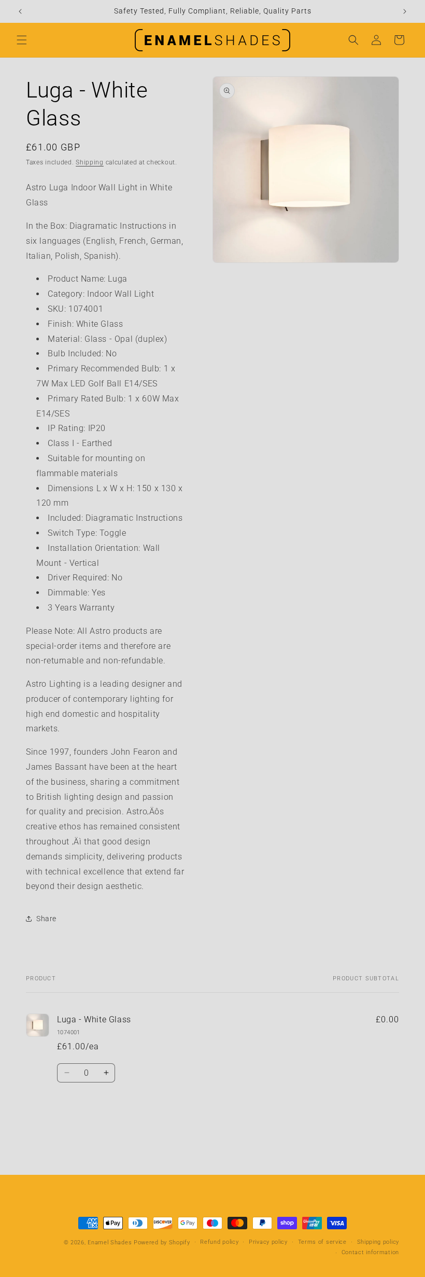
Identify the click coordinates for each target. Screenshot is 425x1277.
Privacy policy (268, 1242)
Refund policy (219, 1242)
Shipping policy (378, 1242)
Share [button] (46, 918)
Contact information (370, 1252)
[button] (21, 40)
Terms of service (322, 1242)
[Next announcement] (404, 11)
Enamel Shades (110, 1242)
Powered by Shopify (162, 1242)
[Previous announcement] (20, 11)
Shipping (90, 162)
